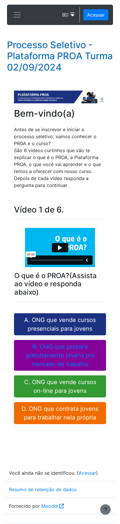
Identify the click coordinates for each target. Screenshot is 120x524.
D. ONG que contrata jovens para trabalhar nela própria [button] (60, 413)
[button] (68, 15)
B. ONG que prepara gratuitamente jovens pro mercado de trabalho (60, 355)
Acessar (96, 15)
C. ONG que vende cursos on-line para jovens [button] (60, 386)
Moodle (49, 506)
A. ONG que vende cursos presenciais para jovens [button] (60, 324)
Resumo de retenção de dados (43, 489)
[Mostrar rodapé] (105, 509)
